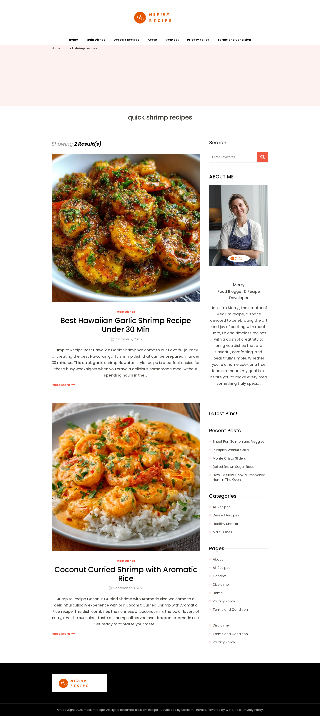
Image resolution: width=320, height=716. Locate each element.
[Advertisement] (160, 79)
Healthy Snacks (225, 523)
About (152, 40)
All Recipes (221, 507)
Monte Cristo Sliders (229, 458)
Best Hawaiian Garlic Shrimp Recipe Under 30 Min (125, 325)
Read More (61, 384)
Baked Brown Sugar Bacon (234, 466)
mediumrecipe (94, 710)
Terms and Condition (234, 40)
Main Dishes (95, 40)
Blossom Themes (193, 710)
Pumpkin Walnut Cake (231, 450)
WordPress (233, 710)
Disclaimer (221, 584)
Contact (172, 40)
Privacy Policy (198, 40)
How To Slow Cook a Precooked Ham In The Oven (239, 477)
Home (73, 40)
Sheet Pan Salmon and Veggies (238, 441)
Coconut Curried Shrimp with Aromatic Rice (125, 574)
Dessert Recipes (126, 40)
